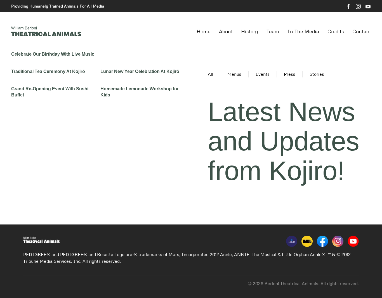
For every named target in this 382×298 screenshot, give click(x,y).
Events (263, 74)
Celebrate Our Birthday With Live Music (52, 54)
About (226, 31)
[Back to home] (46, 31)
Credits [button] (335, 31)
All (210, 74)
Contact (361, 31)
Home (204, 31)
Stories (317, 74)
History (249, 31)
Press (289, 74)
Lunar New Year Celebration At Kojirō (139, 71)
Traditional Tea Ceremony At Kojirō (48, 71)
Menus (234, 74)
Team (273, 31)
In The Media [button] (303, 31)
